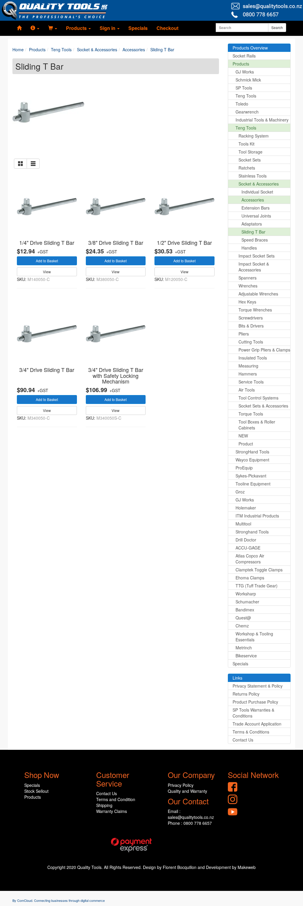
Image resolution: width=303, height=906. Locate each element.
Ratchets (246, 168)
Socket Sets (249, 160)
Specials (138, 28)
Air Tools (246, 390)
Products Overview (250, 48)
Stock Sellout (36, 791)
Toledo (242, 104)
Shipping (104, 805)
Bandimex (245, 610)
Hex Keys (247, 302)
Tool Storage (250, 152)
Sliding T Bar (253, 232)
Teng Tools (246, 96)
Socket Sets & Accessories (263, 406)
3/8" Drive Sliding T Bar (115, 242)
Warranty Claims (111, 811)
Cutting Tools (250, 342)
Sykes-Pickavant (251, 476)
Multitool (243, 524)
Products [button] (77, 28)
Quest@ (243, 618)
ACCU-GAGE (248, 548)
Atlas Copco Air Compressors (250, 559)
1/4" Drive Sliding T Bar (46, 242)
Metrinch (244, 648)
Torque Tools (250, 414)
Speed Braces (254, 240)
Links (237, 678)
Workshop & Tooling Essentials (254, 637)
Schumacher (247, 602)
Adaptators (251, 224)
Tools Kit (246, 144)
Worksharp (246, 594)
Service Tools (251, 382)
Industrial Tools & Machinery (262, 120)
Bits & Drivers (251, 326)
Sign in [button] (108, 28)
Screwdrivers (250, 318)
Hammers (247, 374)
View (47, 271)
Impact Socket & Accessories (253, 267)
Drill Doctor (246, 540)
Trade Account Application (257, 724)
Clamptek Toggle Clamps (259, 570)
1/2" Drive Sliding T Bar (184, 242)
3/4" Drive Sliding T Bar (46, 369)
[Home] (19, 28)
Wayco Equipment (252, 460)
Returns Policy (246, 694)
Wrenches (247, 286)
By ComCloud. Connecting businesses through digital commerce (58, 900)
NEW (243, 436)
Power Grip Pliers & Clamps (264, 350)
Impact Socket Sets (256, 256)
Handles (249, 248)
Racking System (253, 136)
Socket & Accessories (258, 184)
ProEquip (244, 468)
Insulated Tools (252, 358)
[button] (35, 28)
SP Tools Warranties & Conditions (253, 713)
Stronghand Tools (252, 532)
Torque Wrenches (255, 310)
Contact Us (243, 740)
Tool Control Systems (258, 398)
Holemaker (246, 508)
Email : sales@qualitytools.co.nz (191, 814)
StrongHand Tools (252, 452)
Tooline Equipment (253, 484)
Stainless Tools (252, 176)
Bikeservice (246, 656)
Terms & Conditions (251, 732)
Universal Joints (256, 216)
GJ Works (245, 72)
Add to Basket (47, 260)
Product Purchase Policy (255, 702)
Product (245, 444)
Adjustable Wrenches (258, 294)
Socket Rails (244, 56)
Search (277, 27)
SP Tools (244, 88)
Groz (240, 492)
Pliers (243, 334)
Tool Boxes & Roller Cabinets (256, 425)
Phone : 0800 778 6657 (190, 823)
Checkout (167, 28)
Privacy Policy (181, 785)
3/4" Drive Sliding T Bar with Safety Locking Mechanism (115, 375)
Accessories (252, 200)
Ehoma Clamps (250, 578)
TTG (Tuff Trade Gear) (257, 586)
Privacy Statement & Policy (258, 686)
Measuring (248, 366)
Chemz (242, 626)
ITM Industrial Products (257, 516)
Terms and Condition (115, 799)
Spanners (247, 278)
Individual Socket (257, 192)
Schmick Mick (248, 80)
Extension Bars (255, 208)
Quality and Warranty (187, 791)
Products (241, 64)
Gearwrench (247, 112)
